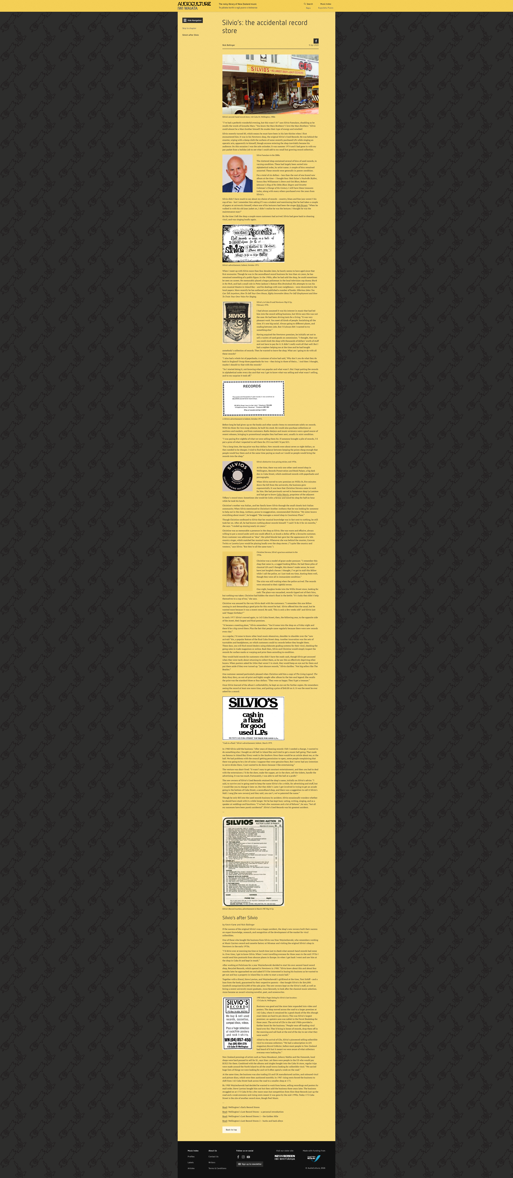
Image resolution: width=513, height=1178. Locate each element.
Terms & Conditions (217, 1168)
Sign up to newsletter (252, 1164)
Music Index (193, 1150)
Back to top (231, 1129)
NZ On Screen (285, 1157)
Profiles (191, 1156)
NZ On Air (314, 1158)
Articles (191, 1168)
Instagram (243, 1157)
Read (224, 1107)
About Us (213, 1150)
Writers (212, 1162)
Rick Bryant (302, 205)
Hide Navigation (194, 20)
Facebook (316, 41)
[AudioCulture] (194, 6)
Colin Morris (283, 494)
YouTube (248, 1157)
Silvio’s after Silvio (190, 35)
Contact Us (213, 1156)
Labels (191, 1162)
